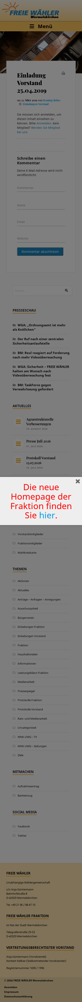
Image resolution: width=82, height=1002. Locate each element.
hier (47, 515)
